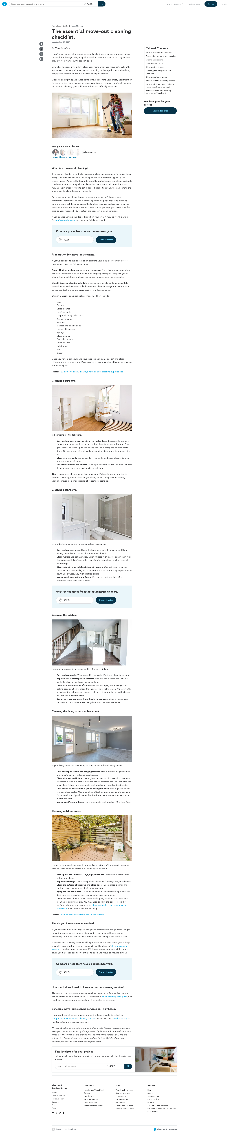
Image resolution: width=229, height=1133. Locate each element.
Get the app (89, 1096)
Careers (55, 1102)
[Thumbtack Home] (4, 4)
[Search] (101, 4)
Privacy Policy (153, 1099)
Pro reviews (120, 1102)
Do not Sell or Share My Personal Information (161, 1110)
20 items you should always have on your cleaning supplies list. (92, 371)
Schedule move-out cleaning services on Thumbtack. (158, 91)
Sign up (87, 1093)
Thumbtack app (119, 1018)
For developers (58, 1099)
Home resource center (93, 1106)
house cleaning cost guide (114, 996)
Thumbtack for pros (124, 1090)
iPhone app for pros (124, 1106)
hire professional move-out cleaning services (74, 1018)
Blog (54, 1108)
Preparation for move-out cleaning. (161, 56)
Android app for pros (125, 1109)
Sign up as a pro (123, 1093)
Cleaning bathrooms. (155, 63)
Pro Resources (122, 1099)
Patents (150, 1102)
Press (54, 1105)
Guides (65, 26)
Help (149, 1090)
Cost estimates (90, 1102)
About (54, 1092)
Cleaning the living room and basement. (158, 72)
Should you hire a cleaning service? (161, 80)
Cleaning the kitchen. (155, 67)
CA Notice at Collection (157, 1106)
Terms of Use (153, 1096)
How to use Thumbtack (94, 1090)
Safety (150, 1093)
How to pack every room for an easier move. (83, 914)
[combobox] (46, 3)
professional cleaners (66, 220)
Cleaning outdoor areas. (156, 77)
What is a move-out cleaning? (159, 52)
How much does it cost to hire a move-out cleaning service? (160, 85)
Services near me (91, 1099)
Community (121, 1096)
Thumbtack (56, 26)
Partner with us (58, 1096)
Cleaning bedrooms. (154, 60)
